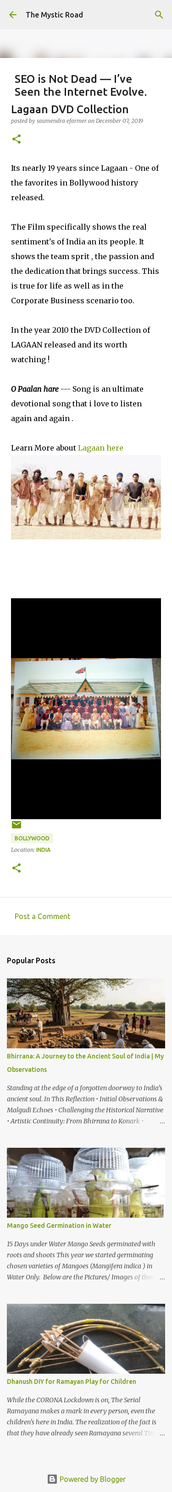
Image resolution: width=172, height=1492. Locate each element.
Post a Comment (42, 916)
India (43, 850)
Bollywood (32, 838)
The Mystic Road (54, 15)
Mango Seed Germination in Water (59, 1225)
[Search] (159, 15)
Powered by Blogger (92, 1479)
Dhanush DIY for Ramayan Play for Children (71, 1381)
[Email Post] (16, 828)
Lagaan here (100, 447)
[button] (16, 139)
